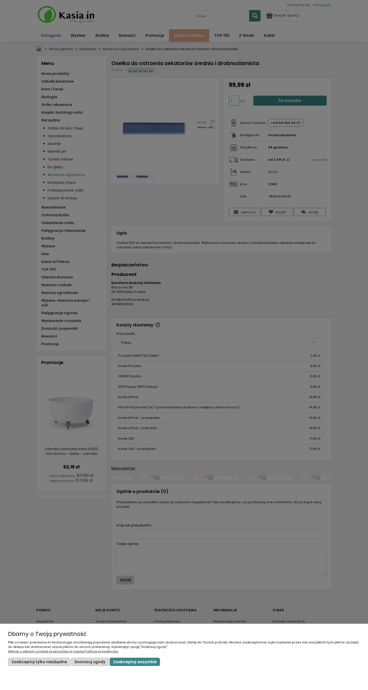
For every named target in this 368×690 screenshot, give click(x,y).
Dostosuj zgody (90, 661)
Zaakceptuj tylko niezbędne (39, 661)
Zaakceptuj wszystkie (135, 661)
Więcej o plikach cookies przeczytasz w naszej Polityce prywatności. (63, 651)
